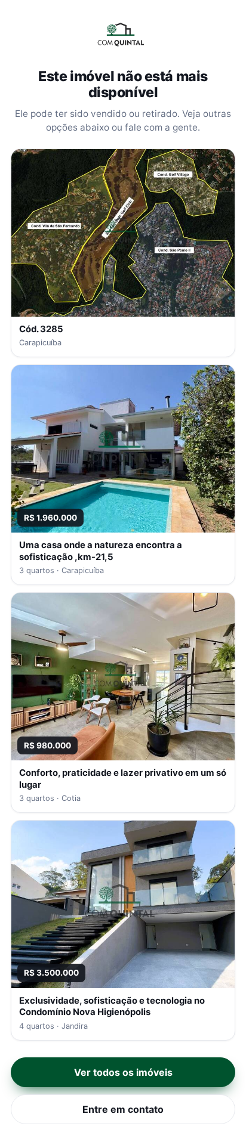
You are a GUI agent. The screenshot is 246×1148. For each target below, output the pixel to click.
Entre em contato (123, 1109)
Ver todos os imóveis (123, 1072)
